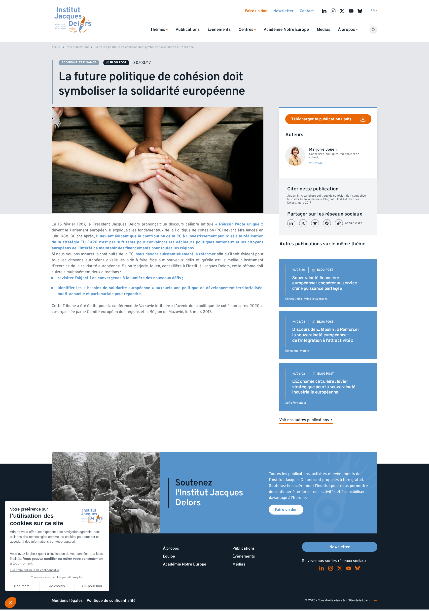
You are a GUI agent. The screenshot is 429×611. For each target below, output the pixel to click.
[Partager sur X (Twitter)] (303, 223)
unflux (373, 600)
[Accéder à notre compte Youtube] (351, 10)
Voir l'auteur (317, 163)
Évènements (219, 29)
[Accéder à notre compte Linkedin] (324, 10)
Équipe (169, 556)
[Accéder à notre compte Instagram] (333, 10)
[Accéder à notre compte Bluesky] (360, 10)
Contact (307, 11)
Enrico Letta (293, 299)
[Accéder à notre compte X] (342, 10)
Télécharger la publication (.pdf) (321, 119)
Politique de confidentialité (111, 600)
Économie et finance (79, 62)
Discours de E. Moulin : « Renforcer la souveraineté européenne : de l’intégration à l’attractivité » (325, 334)
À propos (171, 548)
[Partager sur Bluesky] (315, 223)
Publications (188, 29)
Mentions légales (67, 600)
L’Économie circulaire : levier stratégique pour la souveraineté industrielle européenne (323, 386)
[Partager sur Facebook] (327, 223)
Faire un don (256, 11)
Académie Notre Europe (286, 29)
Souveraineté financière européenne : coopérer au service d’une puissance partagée (324, 283)
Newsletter (283, 11)
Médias (323, 29)
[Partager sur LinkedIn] (291, 223)
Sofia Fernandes (296, 403)
